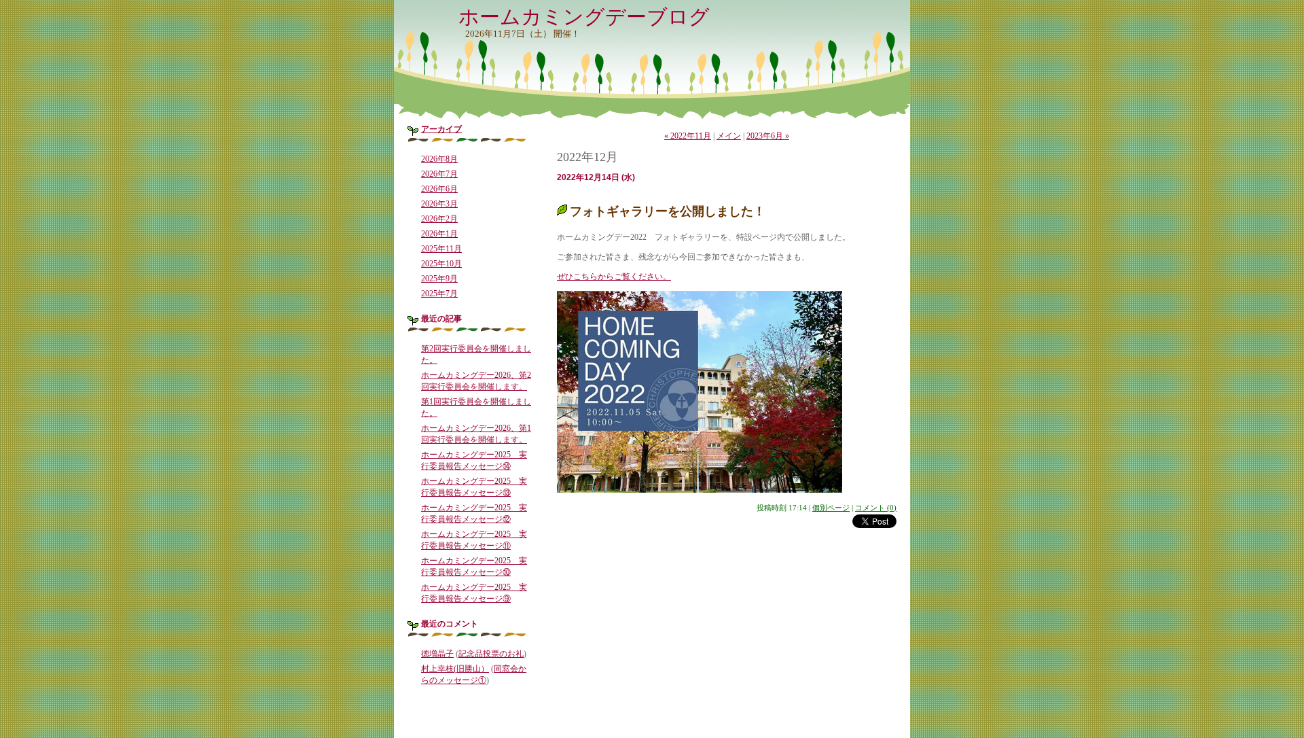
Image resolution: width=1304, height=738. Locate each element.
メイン (729, 136)
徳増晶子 (437, 653)
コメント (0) (875, 508)
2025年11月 (441, 248)
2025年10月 (441, 263)
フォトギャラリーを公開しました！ (667, 211)
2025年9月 (439, 278)
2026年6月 (439, 189)
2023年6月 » (767, 136)
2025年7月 (439, 293)
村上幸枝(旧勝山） (455, 668)
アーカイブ (441, 129)
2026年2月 (439, 219)
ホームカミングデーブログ (584, 16)
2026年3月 (439, 204)
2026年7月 (439, 174)
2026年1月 (439, 234)
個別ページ (831, 508)
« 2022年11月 (687, 136)
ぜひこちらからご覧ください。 (614, 276)
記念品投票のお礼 (491, 653)
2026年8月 (439, 159)
